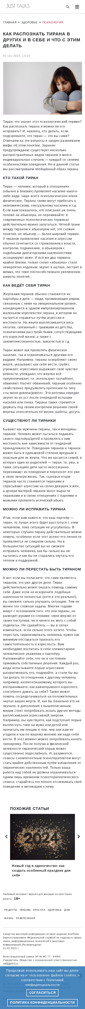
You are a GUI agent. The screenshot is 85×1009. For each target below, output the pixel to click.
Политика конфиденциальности (42, 1002)
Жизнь (9, 918)
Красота (39, 910)
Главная (10, 22)
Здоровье (29, 22)
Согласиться (42, 992)
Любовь (25, 910)
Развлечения (25, 918)
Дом (67, 910)
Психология (52, 22)
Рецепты (10, 910)
